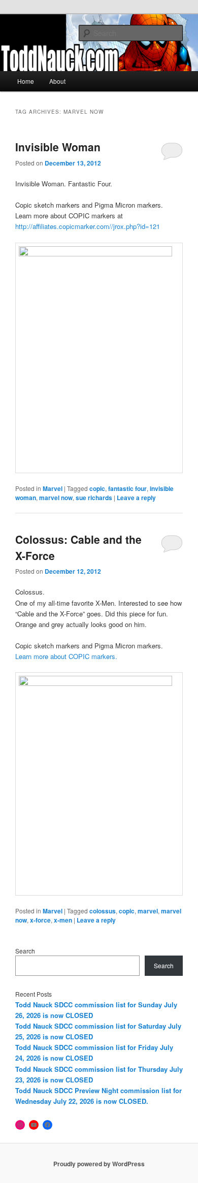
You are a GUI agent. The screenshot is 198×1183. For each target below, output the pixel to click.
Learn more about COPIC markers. (66, 656)
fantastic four (127, 488)
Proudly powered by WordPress (99, 1163)
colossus (102, 910)
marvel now (56, 497)
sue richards (94, 497)
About (57, 81)
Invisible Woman (58, 146)
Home (25, 81)
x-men (63, 920)
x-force (40, 920)
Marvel (52, 488)
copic (97, 488)
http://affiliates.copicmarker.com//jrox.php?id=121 (87, 226)
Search (25, 950)
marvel (148, 910)
